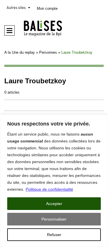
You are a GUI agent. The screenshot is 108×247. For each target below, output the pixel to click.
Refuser (54, 234)
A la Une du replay (19, 52)
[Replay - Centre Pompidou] (54, 28)
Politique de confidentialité (49, 189)
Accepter (54, 203)
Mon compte (47, 8)
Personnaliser (54, 219)
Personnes (48, 52)
